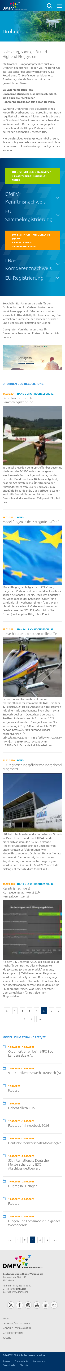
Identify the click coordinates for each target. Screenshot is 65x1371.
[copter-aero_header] (32, 357)
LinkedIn (45, 1304)
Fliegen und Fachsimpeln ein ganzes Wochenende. (34, 1223)
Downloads (9, 1365)
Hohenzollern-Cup (21, 1108)
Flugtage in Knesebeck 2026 (28, 1125)
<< (7, 1010)
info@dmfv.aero (18, 1288)
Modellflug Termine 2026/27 (24, 1037)
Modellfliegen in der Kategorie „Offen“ (31, 522)
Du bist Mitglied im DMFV (31, 240)
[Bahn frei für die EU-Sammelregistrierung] (32, 435)
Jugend (7, 1337)
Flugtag (13, 1090)
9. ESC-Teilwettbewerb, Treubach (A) (34, 1073)
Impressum (39, 1361)
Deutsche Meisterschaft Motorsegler (34, 1143)
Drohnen (10, 384)
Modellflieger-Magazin (17, 1328)
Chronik (24, 1365)
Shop (5, 1318)
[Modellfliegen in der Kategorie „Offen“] (32, 555)
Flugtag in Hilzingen (22, 1186)
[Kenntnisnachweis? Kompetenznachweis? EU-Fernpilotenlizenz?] (32, 929)
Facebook (19, 1304)
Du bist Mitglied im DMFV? (31, 175)
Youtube (36, 1304)
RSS (10, 1304)
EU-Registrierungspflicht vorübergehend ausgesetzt (32, 767)
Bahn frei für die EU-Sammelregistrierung (18, 400)
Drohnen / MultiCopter (16, 1323)
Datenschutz (21, 1361)
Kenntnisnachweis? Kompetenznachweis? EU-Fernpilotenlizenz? (21, 892)
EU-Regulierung (32, 384)
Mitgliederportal (13, 1332)
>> (39, 1019)
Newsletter (54, 1304)
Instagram (28, 1304)
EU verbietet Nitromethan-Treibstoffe (30, 634)
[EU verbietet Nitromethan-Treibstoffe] (32, 666)
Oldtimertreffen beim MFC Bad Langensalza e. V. (30, 1053)
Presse (6, 1361)
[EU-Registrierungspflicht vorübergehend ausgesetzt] (32, 802)
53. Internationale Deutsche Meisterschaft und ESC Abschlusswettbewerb (28, 1164)
